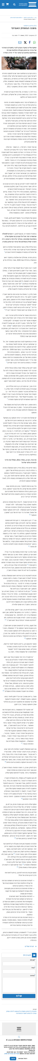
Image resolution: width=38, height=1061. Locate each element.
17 (21, 743)
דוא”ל (20, 42)
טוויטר (25, 42)
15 (25, 638)
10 (30, 514)
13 (31, 591)
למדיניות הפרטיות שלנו (11, 1054)
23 (17, 867)
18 (5, 762)
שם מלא (32, 960)
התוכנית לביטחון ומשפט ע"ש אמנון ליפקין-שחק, (21, 1011)
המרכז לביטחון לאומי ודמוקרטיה (26, 1013)
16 (3, 691)
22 (23, 864)
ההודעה (32, 976)
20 (15, 838)
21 (14, 854)
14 (5, 620)
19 (21, 798)
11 (29, 546)
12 (28, 564)
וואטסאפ (34, 42)
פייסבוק (30, 42)
